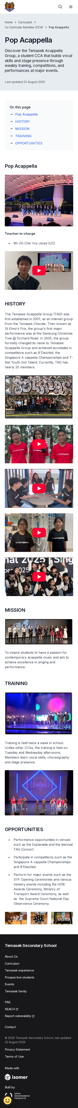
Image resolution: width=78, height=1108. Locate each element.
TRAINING (23, 136)
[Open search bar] (60, 7)
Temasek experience (19, 970)
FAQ (7, 1002)
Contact (10, 1027)
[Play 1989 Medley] (39, 532)
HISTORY (22, 121)
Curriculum (25, 22)
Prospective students (19, 977)
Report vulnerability (18, 1016)
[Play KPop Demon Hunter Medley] (39, 577)
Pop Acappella (26, 114)
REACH (10, 1009)
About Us (11, 956)
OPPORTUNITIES (28, 143)
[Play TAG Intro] (39, 270)
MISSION (22, 129)
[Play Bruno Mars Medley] (39, 488)
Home (9, 22)
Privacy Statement (17, 1049)
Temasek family (16, 991)
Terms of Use (14, 1056)
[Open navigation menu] (71, 7)
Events (9, 984)
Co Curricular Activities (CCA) (24, 27)
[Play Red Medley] (39, 444)
